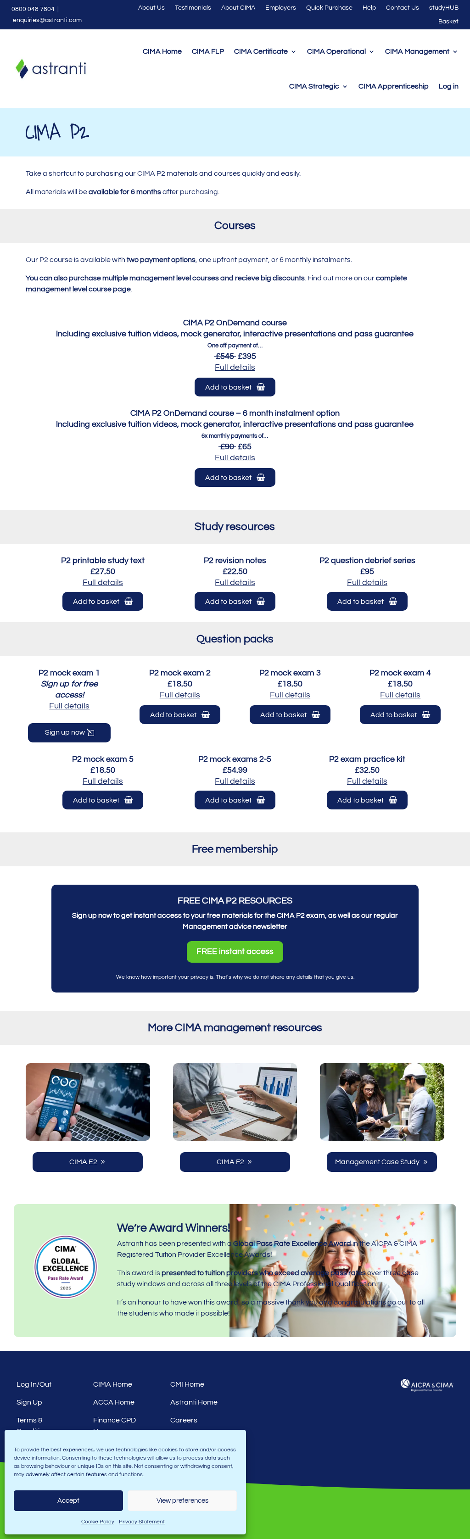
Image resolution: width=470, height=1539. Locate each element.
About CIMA (238, 8)
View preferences (182, 1500)
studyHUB (444, 8)
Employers (280, 8)
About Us (151, 8)
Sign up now (65, 732)
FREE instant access (235, 951)
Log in (449, 86)
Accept (68, 1500)
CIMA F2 (230, 1161)
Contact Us (402, 8)
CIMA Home (162, 51)
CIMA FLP (208, 51)
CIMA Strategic (314, 86)
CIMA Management (417, 51)
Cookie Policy (97, 1522)
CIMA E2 (83, 1161)
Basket (448, 21)
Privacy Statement (142, 1522)
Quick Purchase (329, 8)
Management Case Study (377, 1161)
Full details (103, 582)
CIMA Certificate (261, 51)
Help (369, 8)
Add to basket (231, 387)
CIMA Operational (336, 51)
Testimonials (193, 8)
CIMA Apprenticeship (393, 86)
